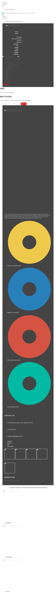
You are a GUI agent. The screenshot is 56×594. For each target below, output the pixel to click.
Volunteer (19, 42)
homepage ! (28, 100)
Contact (16, 54)
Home (16, 31)
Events (16, 47)
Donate (16, 52)
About (16, 33)
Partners (10, 66)
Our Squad (10, 63)
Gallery (16, 51)
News (16, 49)
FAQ (17, 45)
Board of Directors (13, 65)
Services (16, 44)
